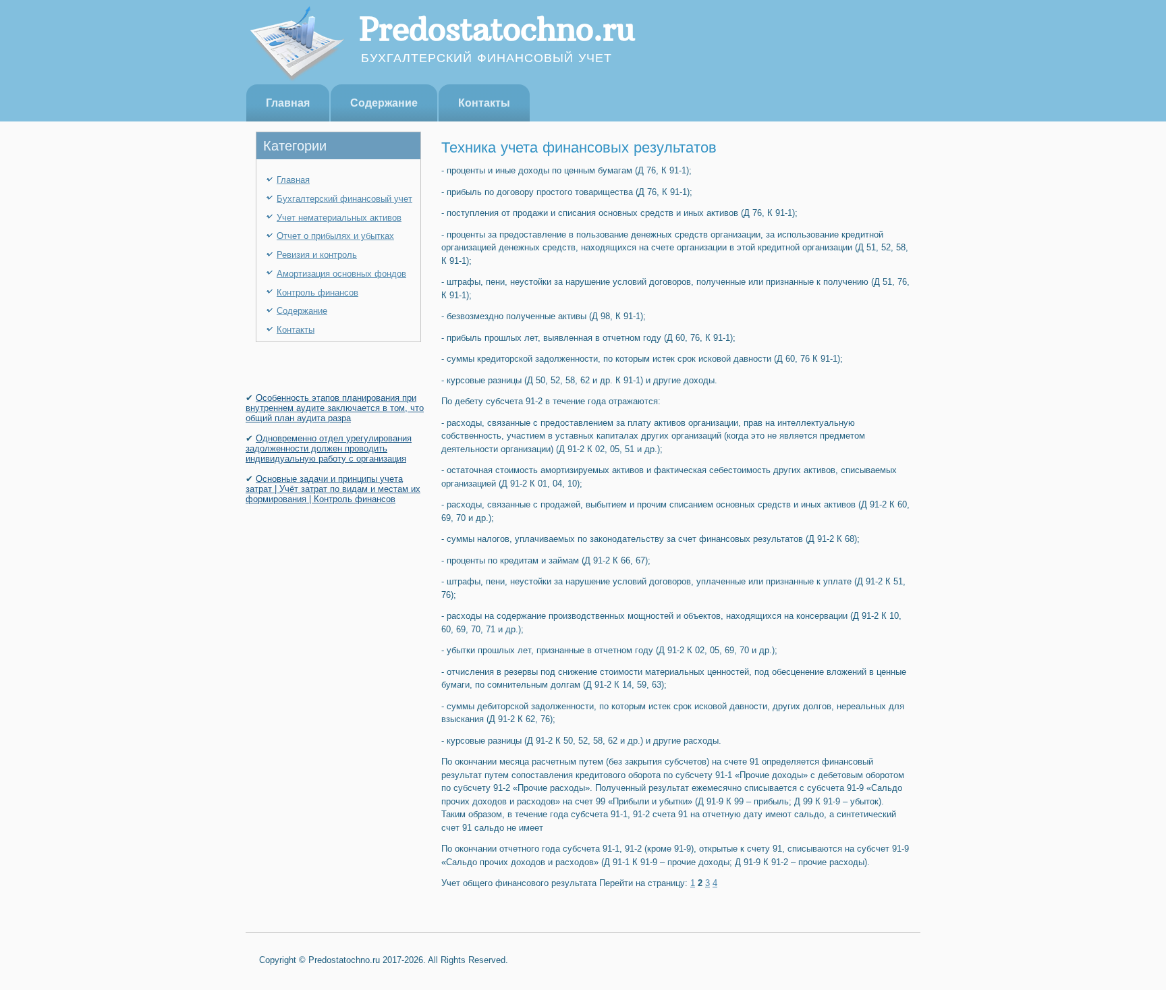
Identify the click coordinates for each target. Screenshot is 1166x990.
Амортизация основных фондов (341, 274)
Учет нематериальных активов (339, 218)
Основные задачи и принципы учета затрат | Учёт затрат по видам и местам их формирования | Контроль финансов (333, 489)
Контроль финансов (317, 292)
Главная (288, 103)
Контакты (484, 103)
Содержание (384, 103)
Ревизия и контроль (317, 255)
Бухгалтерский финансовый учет (344, 199)
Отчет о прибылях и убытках (335, 236)
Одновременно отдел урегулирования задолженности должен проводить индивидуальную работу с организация (329, 448)
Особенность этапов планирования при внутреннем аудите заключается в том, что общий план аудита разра (335, 408)
